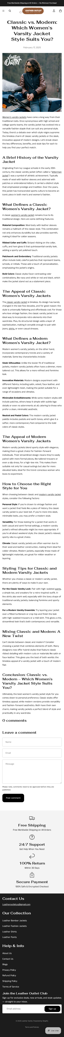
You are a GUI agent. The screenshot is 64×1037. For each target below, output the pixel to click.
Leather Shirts (9, 931)
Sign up (52, 1009)
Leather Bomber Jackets (14, 920)
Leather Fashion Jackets (14, 926)
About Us (7, 953)
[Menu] (3, 10)
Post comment (13, 798)
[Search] (10, 11)
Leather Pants (9, 937)
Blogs (5, 964)
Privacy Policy (9, 970)
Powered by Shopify (40, 1021)
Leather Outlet (27, 1021)
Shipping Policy (9, 981)
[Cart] (60, 11)
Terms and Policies (32, 1027)
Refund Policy (9, 975)
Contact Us (7, 959)
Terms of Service (10, 986)
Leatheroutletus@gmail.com (16, 904)
